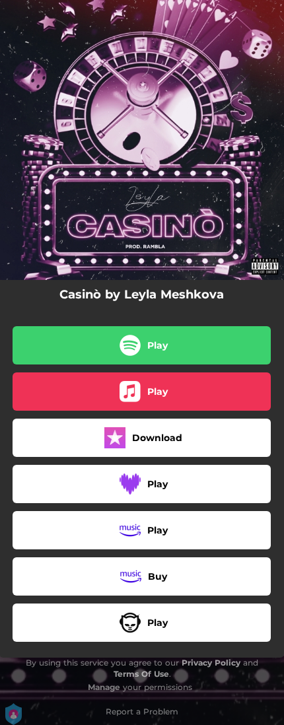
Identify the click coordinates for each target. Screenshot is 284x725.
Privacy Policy (211, 663)
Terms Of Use (141, 674)
